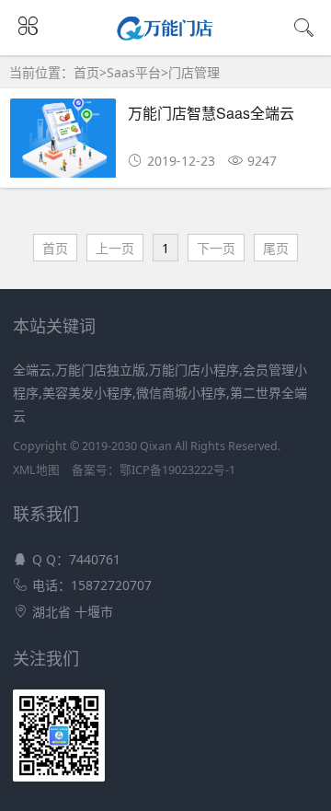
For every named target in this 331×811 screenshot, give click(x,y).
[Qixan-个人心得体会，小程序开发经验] (166, 35)
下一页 (216, 248)
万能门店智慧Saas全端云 (211, 112)
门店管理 (194, 72)
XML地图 (36, 470)
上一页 (115, 248)
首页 (86, 72)
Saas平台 (134, 72)
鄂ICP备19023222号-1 (177, 470)
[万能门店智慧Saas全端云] (63, 143)
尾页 (276, 248)
